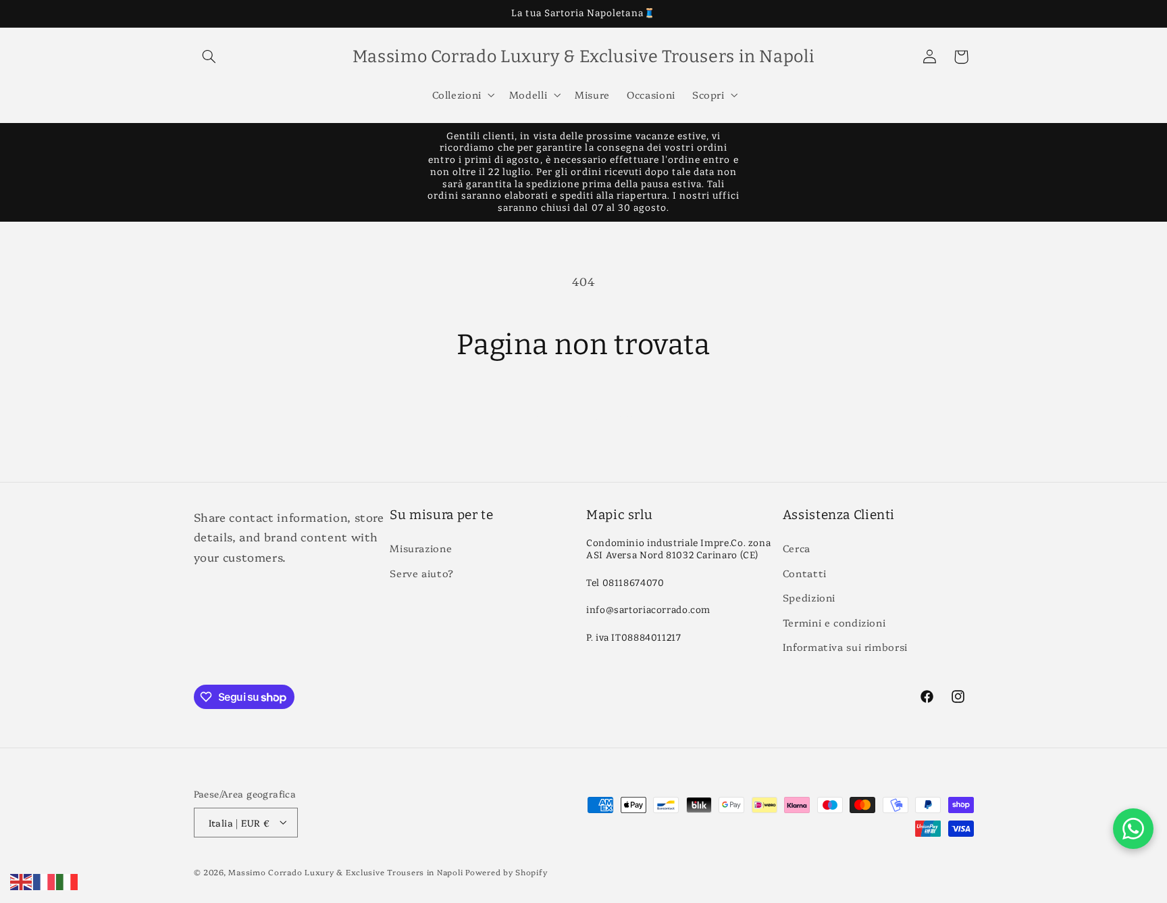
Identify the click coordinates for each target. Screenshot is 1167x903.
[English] (21, 879)
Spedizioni (809, 598)
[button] (209, 56)
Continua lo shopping (584, 415)
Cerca (796, 548)
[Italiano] (67, 879)
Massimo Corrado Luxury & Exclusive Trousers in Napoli (345, 871)
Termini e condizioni (834, 622)
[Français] (44, 879)
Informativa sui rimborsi (845, 646)
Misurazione (421, 548)
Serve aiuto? (422, 573)
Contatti (805, 573)
